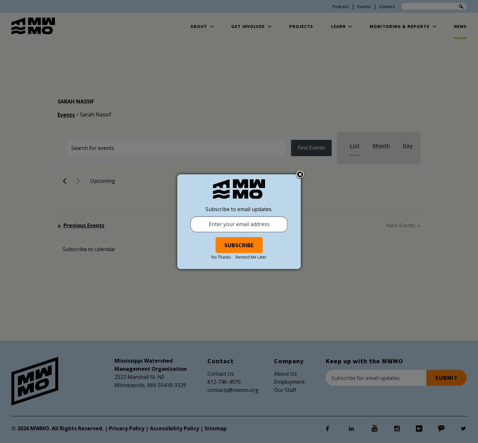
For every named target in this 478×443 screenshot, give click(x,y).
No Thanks (221, 257)
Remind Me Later (251, 257)
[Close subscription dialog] (300, 175)
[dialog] (239, 221)
